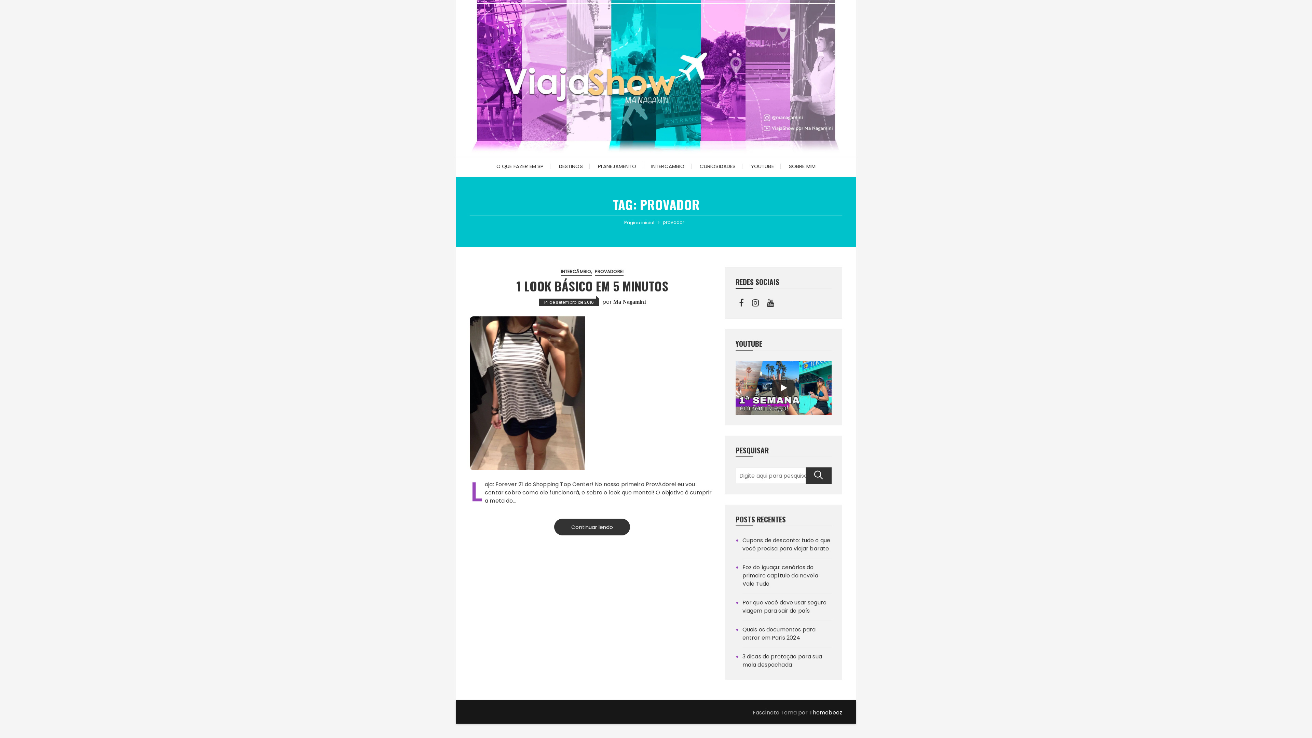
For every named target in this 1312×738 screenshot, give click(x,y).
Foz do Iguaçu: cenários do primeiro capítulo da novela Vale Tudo (780, 575)
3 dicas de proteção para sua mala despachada (782, 661)
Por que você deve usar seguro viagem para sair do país (784, 607)
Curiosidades (718, 166)
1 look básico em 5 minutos (592, 286)
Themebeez (825, 712)
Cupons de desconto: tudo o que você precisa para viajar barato (786, 544)
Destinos (571, 166)
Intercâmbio (668, 166)
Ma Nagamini (629, 302)
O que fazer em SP (520, 166)
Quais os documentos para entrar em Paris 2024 (779, 634)
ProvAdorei (609, 271)
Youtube (762, 166)
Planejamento (617, 166)
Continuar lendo (592, 527)
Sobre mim (802, 166)
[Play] (783, 388)
